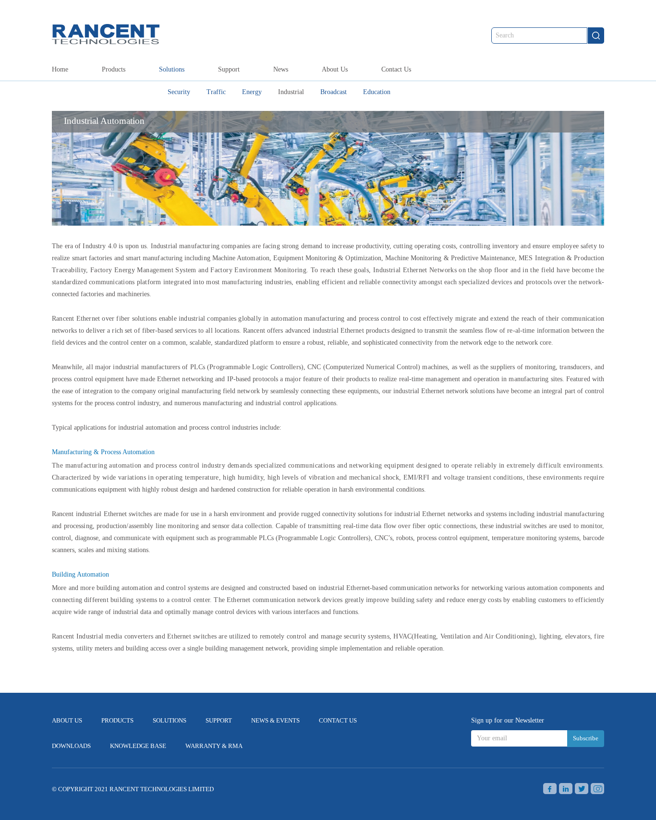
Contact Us (396, 69)
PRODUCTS (117, 720)
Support (229, 69)
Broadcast (333, 92)
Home (60, 69)
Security (179, 92)
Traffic (216, 92)
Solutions (171, 69)
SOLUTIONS (169, 720)
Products (113, 69)
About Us (335, 69)
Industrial (291, 92)
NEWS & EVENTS (275, 720)
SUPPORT (219, 720)
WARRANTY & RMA (214, 746)
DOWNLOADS (71, 746)
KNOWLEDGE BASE (138, 746)
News (280, 69)
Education (376, 92)
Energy (252, 92)
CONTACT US (338, 720)
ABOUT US (67, 720)
